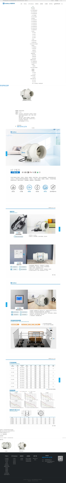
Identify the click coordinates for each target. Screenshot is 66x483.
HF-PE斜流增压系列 (34, 13)
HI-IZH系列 (34, 74)
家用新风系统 (33, 53)
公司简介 (14, 458)
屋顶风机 (33, 64)
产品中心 (6, 456)
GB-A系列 (33, 77)
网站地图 (56, 0)
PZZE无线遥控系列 (34, 26)
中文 (51, 0)
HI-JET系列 (34, 72)
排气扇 (33, 39)
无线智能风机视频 (28, 461)
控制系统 (33, 69)
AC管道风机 (33, 18)
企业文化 (14, 459)
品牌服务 (28, 456)
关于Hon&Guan (14, 456)
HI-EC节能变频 (34, 15)
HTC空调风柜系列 (34, 29)
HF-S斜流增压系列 (34, 23)
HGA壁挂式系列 (34, 42)
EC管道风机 (33, 8)
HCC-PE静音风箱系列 (34, 10)
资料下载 (35, 456)
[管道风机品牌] (21, 445)
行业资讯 (21, 459)
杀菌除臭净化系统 (33, 59)
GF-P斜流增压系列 (34, 24)
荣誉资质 (14, 462)
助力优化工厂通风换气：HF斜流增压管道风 (6, 437)
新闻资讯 (21, 456)
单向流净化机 (34, 58)
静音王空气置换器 (28, 458)
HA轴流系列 (34, 50)
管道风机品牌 (41, 83)
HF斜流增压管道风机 (6, 429)
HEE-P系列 (34, 32)
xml (61, 0)
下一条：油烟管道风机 (3, 434)
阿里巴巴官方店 (35, 458)
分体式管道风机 (33, 75)
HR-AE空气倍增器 (34, 16)
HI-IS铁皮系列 (34, 48)
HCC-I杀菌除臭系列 (34, 61)
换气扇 (15, 0)
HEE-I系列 (34, 34)
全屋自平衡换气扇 (33, 78)
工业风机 (6, 451)
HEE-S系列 (34, 37)
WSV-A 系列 (34, 80)
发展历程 (14, 461)
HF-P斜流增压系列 (34, 21)
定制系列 (6, 470)
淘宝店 (35, 459)
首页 (32, 83)
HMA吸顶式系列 (34, 40)
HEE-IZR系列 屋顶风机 (33, 67)
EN (53, 0)
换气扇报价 (11, 429)
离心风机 (33, 31)
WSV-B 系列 (34, 81)
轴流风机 (33, 45)
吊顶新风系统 (34, 56)
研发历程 (14, 463)
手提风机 (6, 471)
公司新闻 (21, 458)
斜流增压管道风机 (28, 459)
